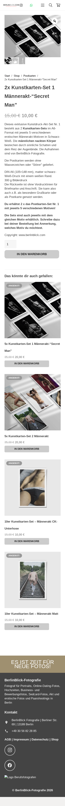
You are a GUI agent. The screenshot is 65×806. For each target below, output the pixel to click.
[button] (43, 5)
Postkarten (29, 75)
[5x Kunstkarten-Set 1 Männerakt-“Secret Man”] (33, 310)
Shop (17, 75)
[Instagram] (21, 5)
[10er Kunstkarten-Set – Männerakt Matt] (33, 580)
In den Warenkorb (32, 254)
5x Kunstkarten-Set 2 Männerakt (27, 436)
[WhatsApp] (31, 5)
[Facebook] (10, 765)
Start (7, 75)
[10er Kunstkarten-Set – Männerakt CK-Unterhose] (33, 487)
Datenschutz (41, 739)
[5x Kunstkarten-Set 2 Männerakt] (33, 402)
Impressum (21, 739)
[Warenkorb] (58, 5)
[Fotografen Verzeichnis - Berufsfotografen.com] (20, 777)
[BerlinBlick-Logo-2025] (11, 5)
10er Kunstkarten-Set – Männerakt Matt (31, 613)
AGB (8, 739)
